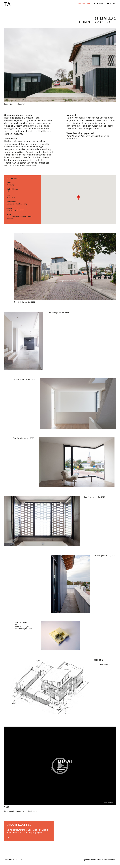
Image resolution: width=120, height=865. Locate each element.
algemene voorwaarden (91, 860)
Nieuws (111, 3)
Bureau (98, 3)
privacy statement (109, 860)
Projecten (84, 3)
